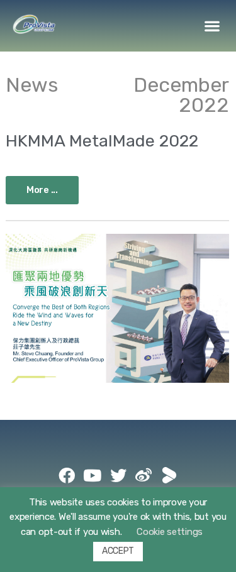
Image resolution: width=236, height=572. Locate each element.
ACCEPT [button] (118, 551)
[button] (212, 26)
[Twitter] (118, 475)
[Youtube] (92, 475)
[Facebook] (67, 475)
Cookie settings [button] (170, 531)
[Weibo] (143, 475)
